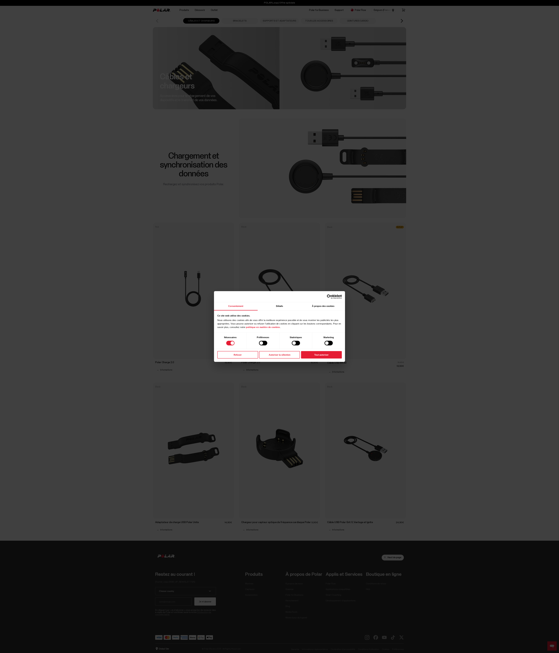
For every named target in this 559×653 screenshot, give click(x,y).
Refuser (238, 355)
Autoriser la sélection (279, 355)
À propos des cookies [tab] (323, 306)
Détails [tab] (279, 306)
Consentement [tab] (235, 306)
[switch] (263, 343)
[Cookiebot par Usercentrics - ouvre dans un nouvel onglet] (329, 296)
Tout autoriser (321, 355)
